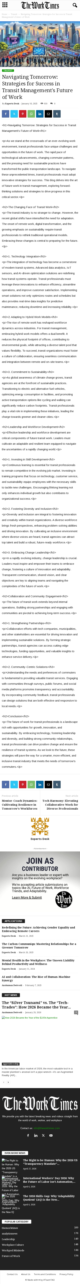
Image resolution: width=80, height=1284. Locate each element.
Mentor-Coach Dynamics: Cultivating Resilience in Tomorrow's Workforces (19, 804)
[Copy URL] (65, 114)
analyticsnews (9, 1233)
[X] (14, 114)
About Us (25, 1274)
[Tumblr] (57, 114)
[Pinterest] (22, 114)
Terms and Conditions (45, 1274)
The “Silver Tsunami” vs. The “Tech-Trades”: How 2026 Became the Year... (36, 1005)
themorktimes (10, 1228)
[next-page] (8, 1082)
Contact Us (12, 1274)
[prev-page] (4, 1082)
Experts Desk (12, 103)
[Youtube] (51, 1135)
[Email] (48, 114)
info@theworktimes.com (47, 1128)
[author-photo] (40, 826)
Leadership (8, 1239)
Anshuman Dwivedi (12, 985)
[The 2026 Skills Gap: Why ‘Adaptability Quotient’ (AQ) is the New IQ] (11, 1204)
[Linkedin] (40, 114)
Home (4, 14)
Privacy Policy (66, 1274)
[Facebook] (5, 114)
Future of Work (11, 1256)
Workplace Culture (13, 1244)
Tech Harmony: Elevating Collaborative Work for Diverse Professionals (60, 804)
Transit (14, 14)
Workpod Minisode (13, 1250)
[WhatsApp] (31, 114)
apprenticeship (11, 1064)
